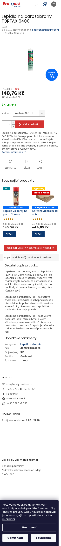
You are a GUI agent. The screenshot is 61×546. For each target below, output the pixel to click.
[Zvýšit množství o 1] (13, 122)
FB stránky (12, 393)
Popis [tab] (7, 257)
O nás (5, 474)
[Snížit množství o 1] (13, 126)
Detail (9, 234)
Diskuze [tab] (47, 257)
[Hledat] (36, 4)
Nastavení (29, 527)
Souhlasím (43, 538)
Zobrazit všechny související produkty (30, 248)
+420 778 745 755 (17, 403)
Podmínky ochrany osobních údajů (21, 470)
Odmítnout (15, 538)
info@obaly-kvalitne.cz (20, 384)
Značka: (14, 33)
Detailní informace (12, 152)
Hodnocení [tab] (34, 257)
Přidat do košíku (31, 124)
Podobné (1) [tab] (19, 257)
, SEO (11, 474)
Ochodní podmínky (13, 466)
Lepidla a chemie (30, 344)
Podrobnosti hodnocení (45, 29)
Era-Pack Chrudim (17, 398)
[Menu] (53, 4)
